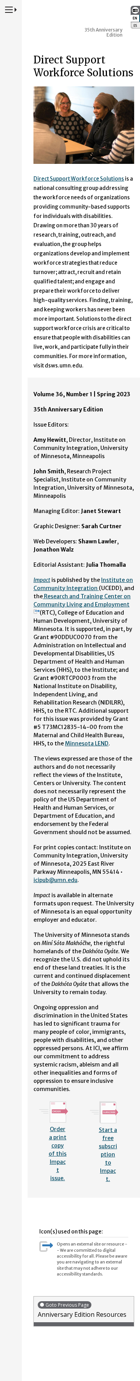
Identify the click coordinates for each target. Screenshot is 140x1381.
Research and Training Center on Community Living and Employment (82, 600)
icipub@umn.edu (55, 880)
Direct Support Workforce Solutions (78, 179)
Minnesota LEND (86, 743)
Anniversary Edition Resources (82, 1310)
